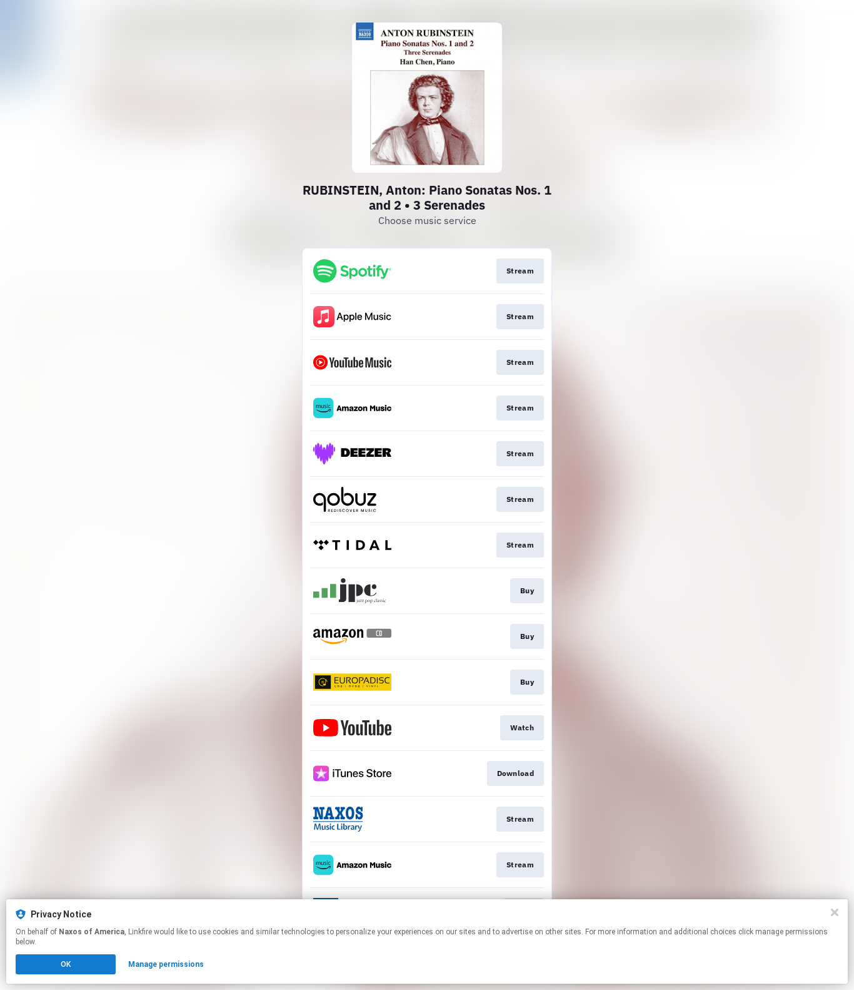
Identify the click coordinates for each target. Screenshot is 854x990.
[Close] (835, 912)
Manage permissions (166, 964)
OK (66, 964)
